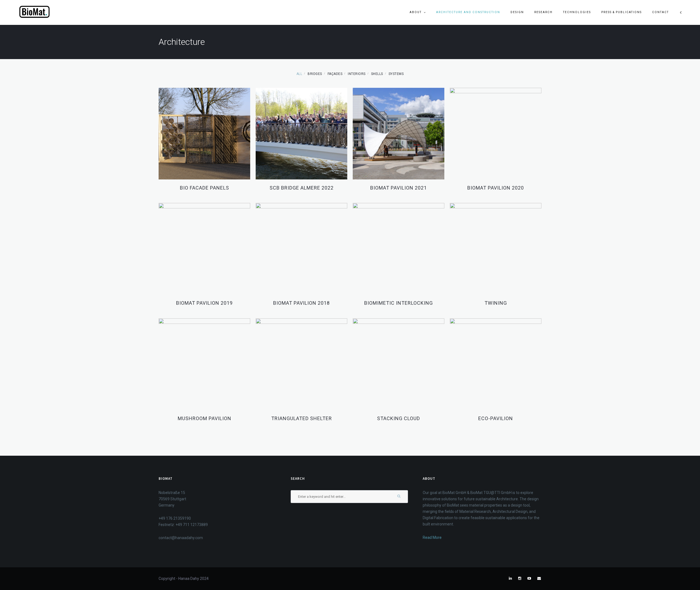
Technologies (577, 12)
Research (543, 12)
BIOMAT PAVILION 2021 (398, 188)
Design (517, 12)
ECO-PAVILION (495, 418)
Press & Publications (621, 12)
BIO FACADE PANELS (204, 188)
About (416, 12)
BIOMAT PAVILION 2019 (204, 303)
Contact (660, 12)
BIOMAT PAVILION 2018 (301, 303)
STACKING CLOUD (398, 418)
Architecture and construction (468, 12)
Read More (432, 537)
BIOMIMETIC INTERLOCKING (398, 303)
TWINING (496, 303)
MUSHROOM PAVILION (204, 418)
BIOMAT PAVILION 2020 (495, 188)
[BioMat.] (34, 12)
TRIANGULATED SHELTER (301, 418)
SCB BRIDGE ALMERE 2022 (302, 188)
